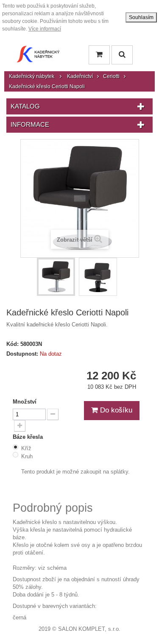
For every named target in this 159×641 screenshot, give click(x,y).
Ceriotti (111, 76)
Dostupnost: (22, 354)
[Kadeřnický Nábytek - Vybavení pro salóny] (38, 56)
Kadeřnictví (80, 76)
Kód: (12, 344)
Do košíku (115, 410)
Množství (24, 402)
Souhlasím (141, 17)
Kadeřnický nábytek (31, 76)
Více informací (44, 29)
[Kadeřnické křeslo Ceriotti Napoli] (56, 276)
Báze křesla (29, 437)
